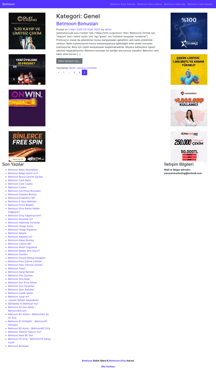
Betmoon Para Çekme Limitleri (25, 261)
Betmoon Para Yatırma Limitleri (25, 264)
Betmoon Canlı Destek (200, 4)
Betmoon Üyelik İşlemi (20, 293)
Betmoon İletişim (17, 233)
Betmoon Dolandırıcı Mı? (21, 197)
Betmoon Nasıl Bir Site (20, 335)
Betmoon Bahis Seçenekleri (23, 169)
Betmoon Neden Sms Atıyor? (24, 250)
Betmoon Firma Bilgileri (21, 204)
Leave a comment (87, 67)
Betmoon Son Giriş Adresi (22, 282)
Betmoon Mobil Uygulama (22, 247)
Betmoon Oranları (17, 254)
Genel (72, 67)
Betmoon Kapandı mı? (20, 236)
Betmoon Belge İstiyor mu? (23, 173)
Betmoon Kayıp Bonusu (21, 240)
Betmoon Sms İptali (19, 278)
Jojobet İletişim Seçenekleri (23, 300)
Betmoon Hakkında (174, 4)
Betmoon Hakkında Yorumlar (24, 222)
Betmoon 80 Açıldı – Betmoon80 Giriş (29, 328)
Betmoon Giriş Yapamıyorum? (24, 215)
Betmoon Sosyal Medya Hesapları (27, 257)
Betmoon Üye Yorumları (21, 286)
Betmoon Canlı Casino (20, 183)
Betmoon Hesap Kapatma (22, 229)
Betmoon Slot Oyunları (20, 275)
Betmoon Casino (17, 187)
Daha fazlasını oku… (70, 60)
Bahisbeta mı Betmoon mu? (23, 303)
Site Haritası (108, 366)
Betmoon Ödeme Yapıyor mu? (24, 331)
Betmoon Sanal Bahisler (21, 271)
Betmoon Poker (16, 268)
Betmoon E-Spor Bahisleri (22, 201)
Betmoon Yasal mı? (18, 296)
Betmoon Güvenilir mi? (20, 219)
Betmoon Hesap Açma (20, 226)
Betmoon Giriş (117, 360)
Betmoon (8, 4)
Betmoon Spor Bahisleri (21, 289)
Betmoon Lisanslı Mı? (19, 243)
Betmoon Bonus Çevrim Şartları (25, 176)
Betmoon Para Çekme (150, 4)
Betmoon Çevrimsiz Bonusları (24, 190)
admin (108, 29)
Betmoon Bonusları (18, 345)
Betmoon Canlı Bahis (19, 180)
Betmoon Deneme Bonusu (22, 194)
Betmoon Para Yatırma (122, 4)
